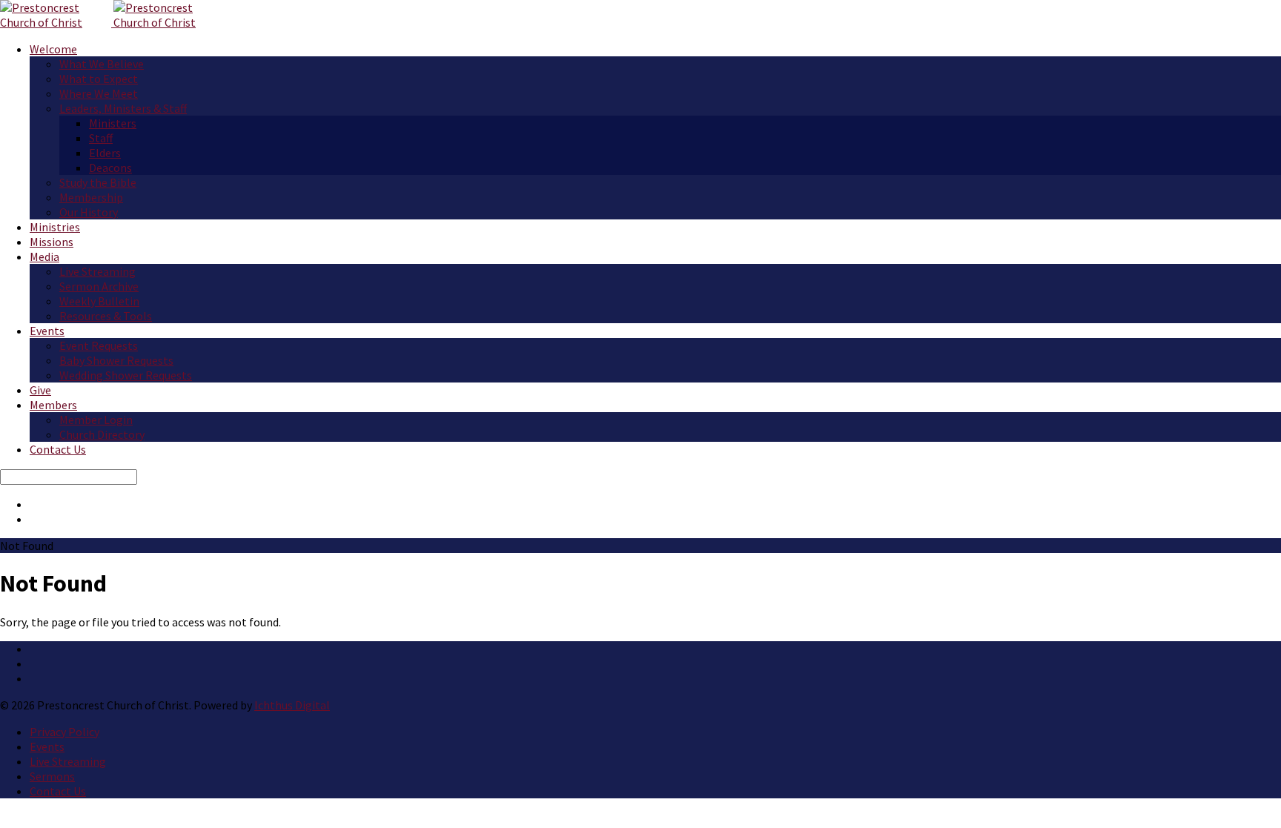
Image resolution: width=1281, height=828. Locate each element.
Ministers (112, 123)
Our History (88, 212)
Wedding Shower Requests (125, 375)
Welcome (53, 49)
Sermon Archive (99, 286)
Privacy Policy (64, 731)
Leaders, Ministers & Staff (123, 108)
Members (53, 404)
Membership (91, 197)
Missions (51, 241)
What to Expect (98, 78)
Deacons (110, 167)
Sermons (52, 776)
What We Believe (101, 63)
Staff (101, 137)
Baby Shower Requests (116, 360)
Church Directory (102, 434)
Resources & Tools (105, 315)
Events (47, 330)
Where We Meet (98, 93)
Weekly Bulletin (99, 301)
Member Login (96, 419)
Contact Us (58, 449)
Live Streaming (97, 271)
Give (40, 389)
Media (44, 256)
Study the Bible (97, 182)
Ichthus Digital (292, 705)
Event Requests (98, 345)
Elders (105, 152)
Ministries (55, 226)
